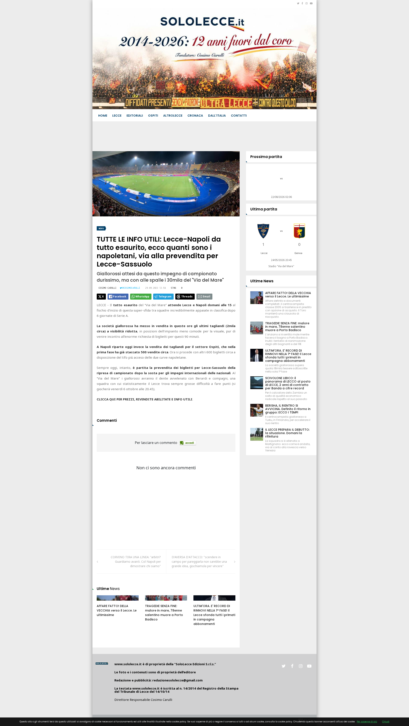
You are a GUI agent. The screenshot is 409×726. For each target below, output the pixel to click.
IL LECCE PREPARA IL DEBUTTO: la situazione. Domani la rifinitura (287, 433)
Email (206, 296)
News (101, 228)
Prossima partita (266, 156)
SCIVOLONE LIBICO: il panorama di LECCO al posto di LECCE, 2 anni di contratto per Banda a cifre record (288, 383)
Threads (187, 296)
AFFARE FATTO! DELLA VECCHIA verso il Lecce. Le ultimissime (117, 610)
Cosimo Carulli (108, 288)
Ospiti (153, 115)
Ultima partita (263, 209)
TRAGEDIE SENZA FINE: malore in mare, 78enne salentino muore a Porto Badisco (164, 613)
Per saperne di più (367, 721)
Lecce (116, 115)
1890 (201, 602)
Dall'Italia (217, 115)
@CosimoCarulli (131, 288)
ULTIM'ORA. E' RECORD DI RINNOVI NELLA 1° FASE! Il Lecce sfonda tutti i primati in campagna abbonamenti (214, 615)
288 (152, 602)
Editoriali (135, 115)
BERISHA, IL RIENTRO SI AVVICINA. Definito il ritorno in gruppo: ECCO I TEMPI (288, 408)
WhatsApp (142, 296)
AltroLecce (172, 115)
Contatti (239, 115)
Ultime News (262, 281)
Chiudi (385, 721)
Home (102, 115)
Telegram (164, 296)
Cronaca (195, 115)
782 (104, 602)
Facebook (119, 296)
